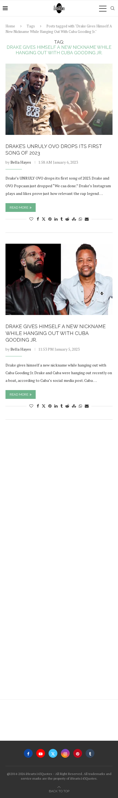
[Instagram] (65, 753)
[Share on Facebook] (38, 218)
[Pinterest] (77, 753)
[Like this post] (31, 218)
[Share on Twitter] (44, 218)
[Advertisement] (59, 490)
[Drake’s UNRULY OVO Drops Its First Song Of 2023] (59, 99)
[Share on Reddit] (67, 218)
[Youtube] (40, 753)
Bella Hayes (20, 162)
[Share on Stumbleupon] (74, 218)
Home (10, 26)
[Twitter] (53, 753)
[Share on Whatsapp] (80, 218)
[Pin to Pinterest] (50, 218)
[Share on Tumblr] (61, 218)
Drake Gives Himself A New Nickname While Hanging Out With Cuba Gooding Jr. (55, 333)
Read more (19, 207)
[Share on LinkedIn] (56, 218)
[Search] (112, 8)
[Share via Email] (87, 218)
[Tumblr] (90, 753)
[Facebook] (28, 753)
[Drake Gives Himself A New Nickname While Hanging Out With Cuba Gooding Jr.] (59, 279)
